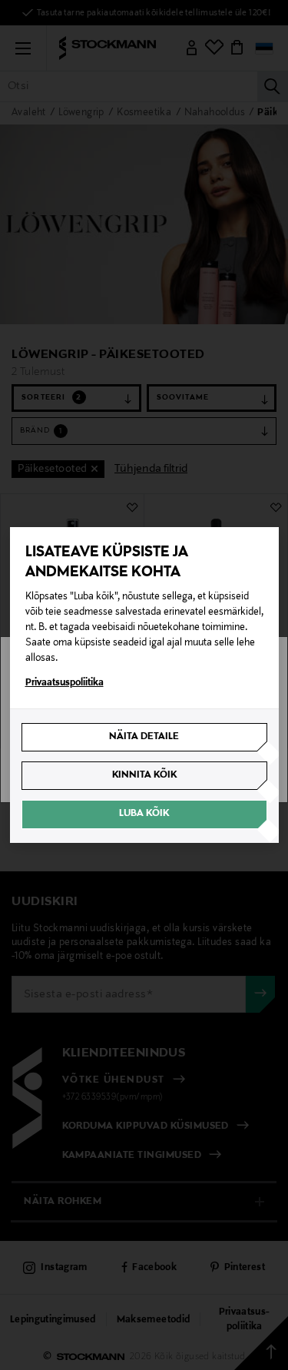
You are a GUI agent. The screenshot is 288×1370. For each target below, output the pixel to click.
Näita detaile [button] (144, 736)
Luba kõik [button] (144, 813)
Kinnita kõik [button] (144, 775)
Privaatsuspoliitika (64, 683)
